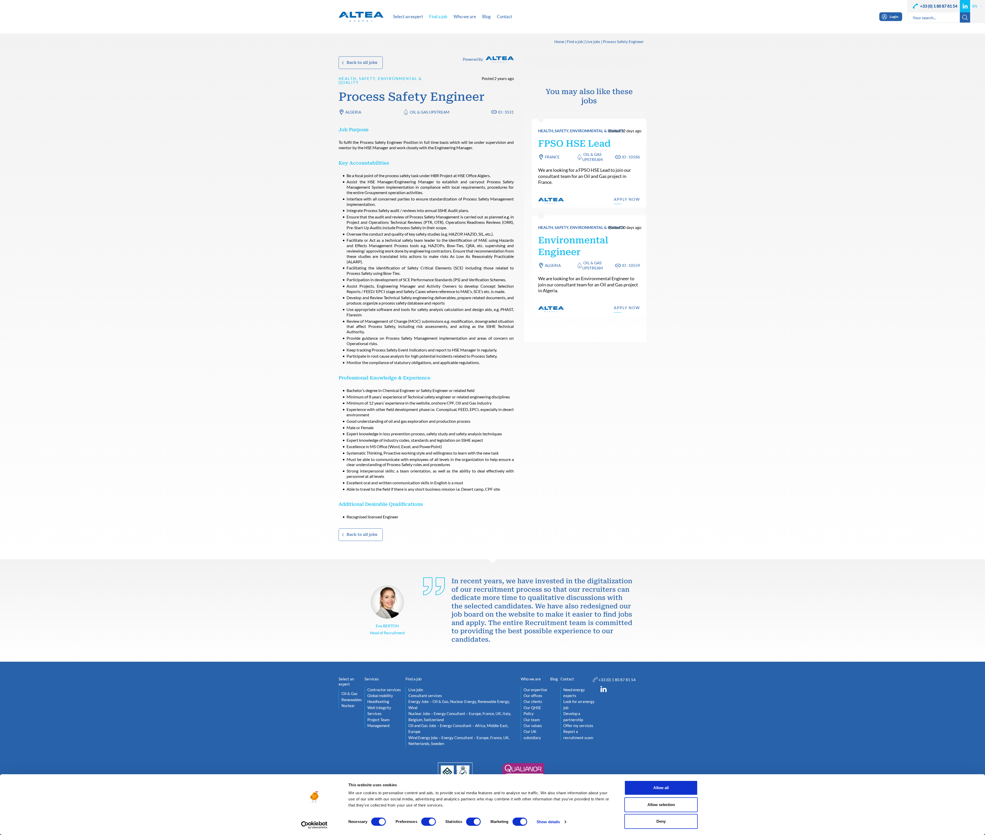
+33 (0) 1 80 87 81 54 (938, 6)
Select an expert (346, 681)
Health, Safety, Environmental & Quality (380, 80)
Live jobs (592, 42)
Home (559, 42)
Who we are (531, 679)
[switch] (428, 822)
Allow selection (661, 804)
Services (372, 679)
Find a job (575, 42)
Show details (548, 822)
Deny (661, 821)
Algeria (353, 112)
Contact (567, 679)
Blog (554, 679)
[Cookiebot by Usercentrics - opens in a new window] (314, 825)
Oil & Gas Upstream (429, 112)
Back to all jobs (362, 62)
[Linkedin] (965, 6)
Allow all (661, 788)
